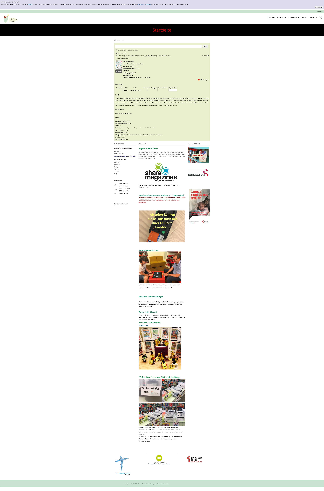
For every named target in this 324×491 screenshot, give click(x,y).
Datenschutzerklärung (144, 4)
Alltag (125, 135)
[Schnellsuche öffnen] (320, 17)
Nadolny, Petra (133, 66)
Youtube (116, 171)
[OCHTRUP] (10, 19)
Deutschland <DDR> (149, 135)
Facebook (117, 164)
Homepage (117, 162)
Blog (115, 173)
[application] (282, 17)
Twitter (116, 169)
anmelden (319, 11)
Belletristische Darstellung (135, 135)
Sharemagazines (143, 187)
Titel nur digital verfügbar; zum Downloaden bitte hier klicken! (139, 128)
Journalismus (159, 135)
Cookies (30, 4)
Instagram (117, 167)
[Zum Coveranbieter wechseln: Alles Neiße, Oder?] (118, 64)
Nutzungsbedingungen (163, 484)
